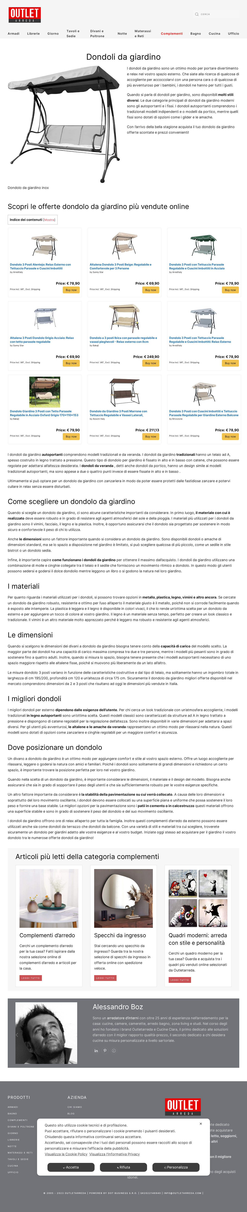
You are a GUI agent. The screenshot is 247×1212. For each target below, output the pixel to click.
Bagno (195, 33)
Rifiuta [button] (125, 1167)
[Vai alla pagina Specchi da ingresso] (123, 898)
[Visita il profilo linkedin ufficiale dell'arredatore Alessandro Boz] (96, 1050)
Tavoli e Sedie (73, 33)
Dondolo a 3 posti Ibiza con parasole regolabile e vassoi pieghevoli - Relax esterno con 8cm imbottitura (123, 340)
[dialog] (123, 1147)
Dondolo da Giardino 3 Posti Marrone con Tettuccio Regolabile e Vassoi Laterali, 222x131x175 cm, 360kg (118, 413)
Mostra (49, 220)
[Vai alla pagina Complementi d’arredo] (48, 898)
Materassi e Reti (143, 33)
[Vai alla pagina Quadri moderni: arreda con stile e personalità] (198, 898)
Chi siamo (75, 1107)
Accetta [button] (72, 1167)
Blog (71, 1113)
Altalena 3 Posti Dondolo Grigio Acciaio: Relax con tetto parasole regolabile (42, 340)
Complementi (172, 33)
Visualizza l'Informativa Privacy (114, 1154)
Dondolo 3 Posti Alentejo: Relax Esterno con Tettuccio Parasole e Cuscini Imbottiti (40, 266)
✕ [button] (200, 1124)
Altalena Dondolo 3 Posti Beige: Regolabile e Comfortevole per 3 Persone (120, 266)
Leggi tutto (31, 978)
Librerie (33, 33)
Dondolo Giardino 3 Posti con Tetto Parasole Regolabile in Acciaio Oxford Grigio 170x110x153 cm (44, 413)
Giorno (53, 33)
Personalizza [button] (177, 1167)
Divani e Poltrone (97, 33)
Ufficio (233, 33)
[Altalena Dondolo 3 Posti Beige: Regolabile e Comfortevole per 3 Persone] (124, 244)
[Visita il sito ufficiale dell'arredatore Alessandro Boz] (113, 1050)
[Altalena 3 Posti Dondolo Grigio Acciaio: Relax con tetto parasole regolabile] (44, 317)
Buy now (71, 290)
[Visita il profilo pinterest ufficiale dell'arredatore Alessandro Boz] (105, 1050)
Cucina (214, 33)
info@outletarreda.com (182, 1193)
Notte (122, 33)
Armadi (13, 33)
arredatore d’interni (123, 1018)
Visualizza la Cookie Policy (66, 1154)
